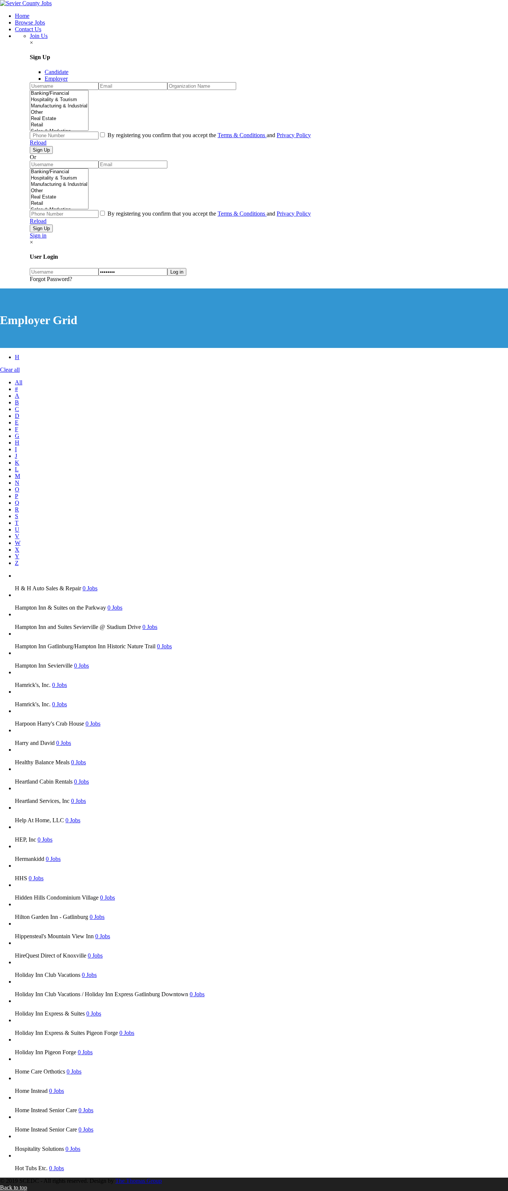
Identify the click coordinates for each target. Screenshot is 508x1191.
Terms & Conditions (242, 135)
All (18, 382)
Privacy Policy (294, 135)
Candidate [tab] (56, 72)
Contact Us (28, 29)
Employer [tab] (56, 78)
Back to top (13, 1187)
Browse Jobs (30, 22)
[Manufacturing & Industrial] (59, 106)
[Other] (59, 112)
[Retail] (59, 125)
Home (22, 16)
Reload (38, 142)
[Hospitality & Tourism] (59, 100)
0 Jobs (90, 588)
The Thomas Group (138, 1181)
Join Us (39, 36)
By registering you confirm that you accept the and (208, 135)
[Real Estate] (59, 119)
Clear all (10, 370)
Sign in (38, 235)
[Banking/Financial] (59, 93)
